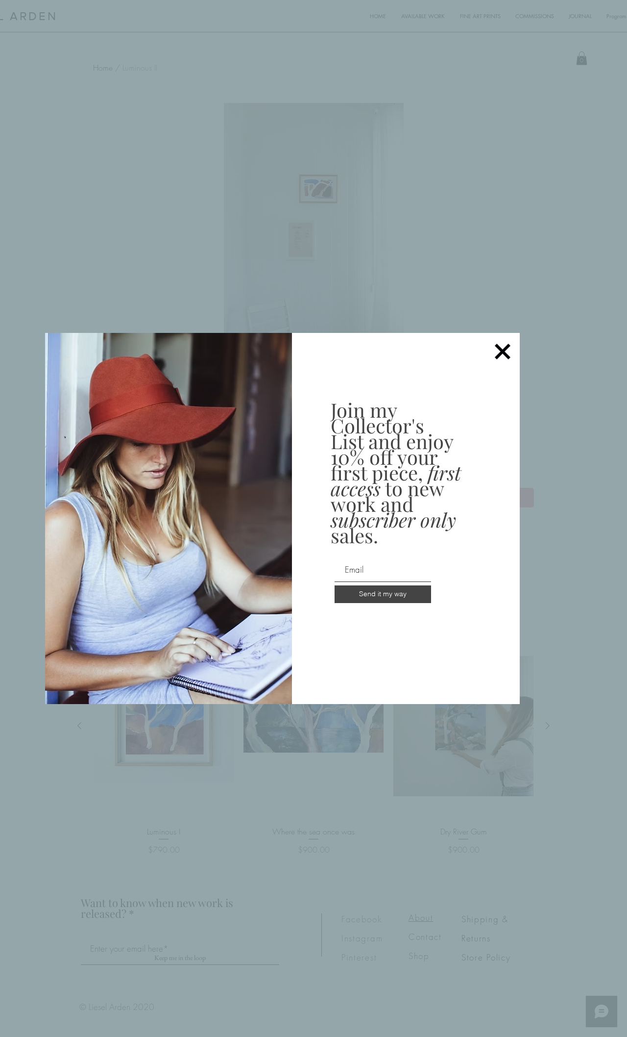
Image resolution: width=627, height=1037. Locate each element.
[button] (502, 351)
